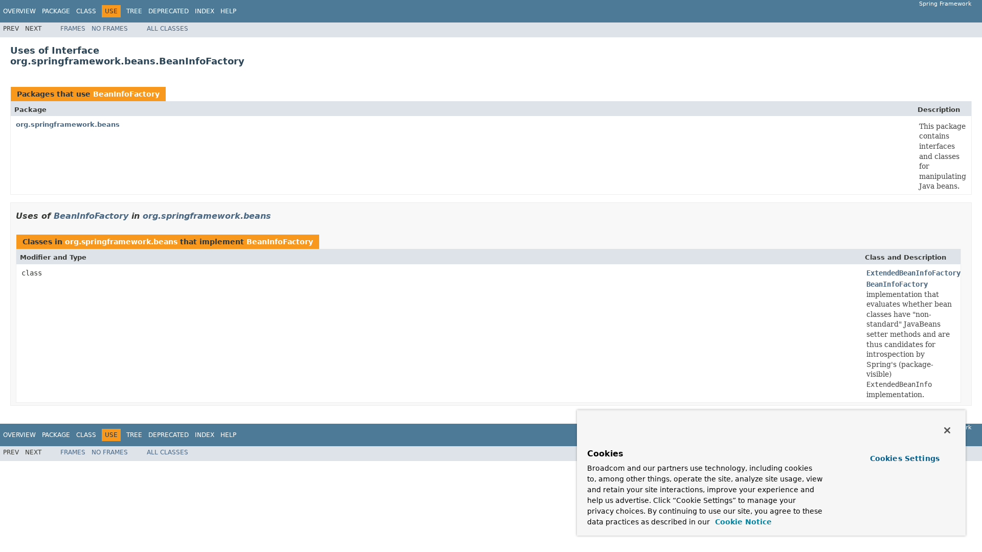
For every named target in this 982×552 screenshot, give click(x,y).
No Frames (110, 28)
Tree (134, 11)
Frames (72, 28)
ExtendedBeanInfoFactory (913, 273)
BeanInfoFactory (126, 94)
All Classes (167, 28)
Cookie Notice (742, 522)
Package (56, 11)
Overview (19, 11)
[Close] (947, 430)
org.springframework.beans (68, 124)
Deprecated (168, 11)
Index (204, 11)
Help (228, 11)
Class (86, 11)
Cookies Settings (905, 458)
